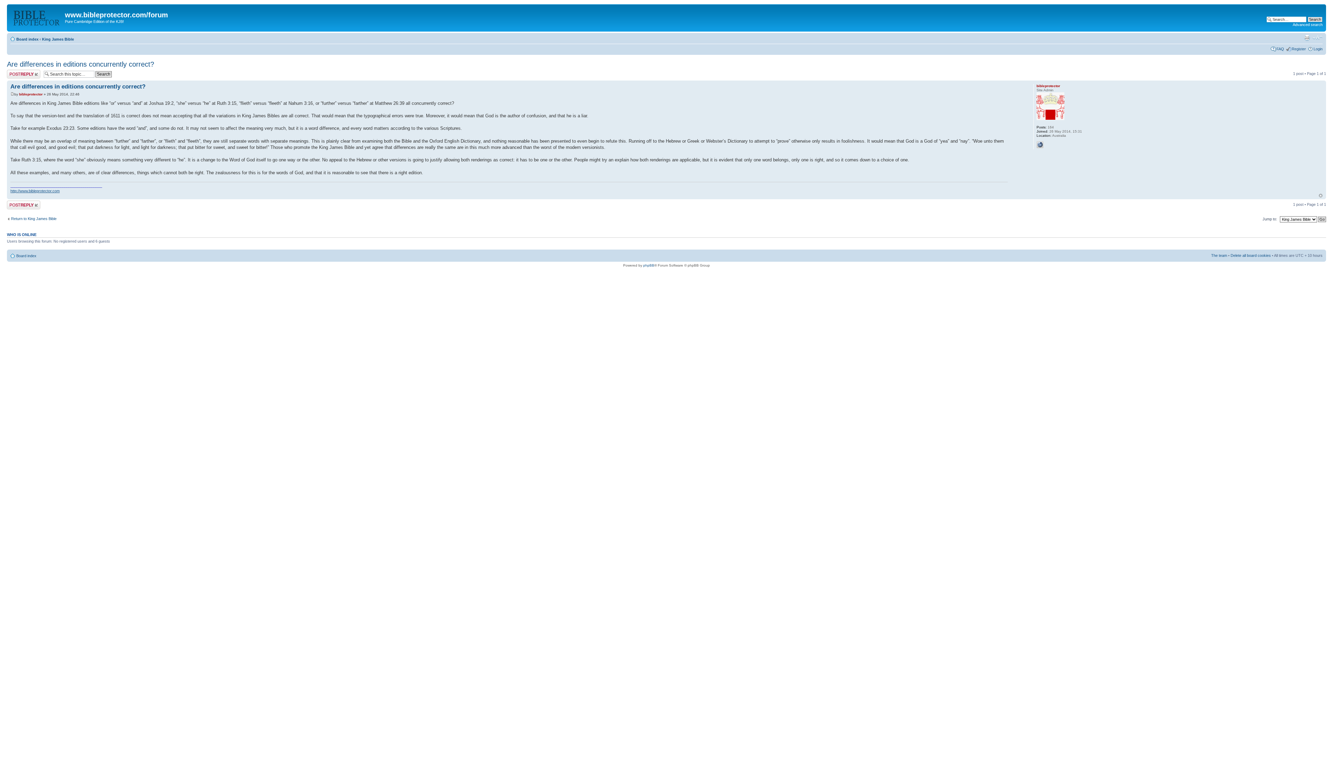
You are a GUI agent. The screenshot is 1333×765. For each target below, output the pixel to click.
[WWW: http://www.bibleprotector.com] (1040, 144)
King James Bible (58, 39)
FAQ (1280, 49)
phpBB (648, 265)
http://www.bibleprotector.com (35, 191)
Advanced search (1308, 25)
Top (1321, 195)
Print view (1307, 38)
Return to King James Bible (34, 219)
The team (1219, 255)
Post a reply (17, 72)
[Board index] (37, 17)
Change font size (1318, 38)
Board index (27, 39)
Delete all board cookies (1251, 255)
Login (1318, 49)
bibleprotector (31, 94)
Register (1299, 49)
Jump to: (1270, 219)
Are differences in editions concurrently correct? (80, 64)
